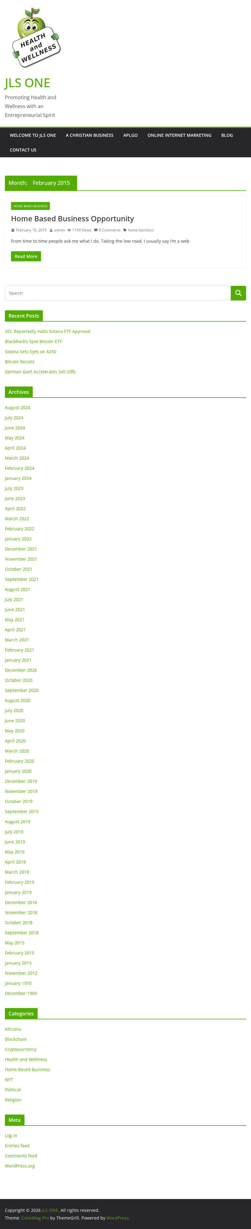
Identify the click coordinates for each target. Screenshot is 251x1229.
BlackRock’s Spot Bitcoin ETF (33, 341)
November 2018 (21, 912)
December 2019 (21, 781)
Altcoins (13, 1029)
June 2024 (15, 428)
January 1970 (18, 983)
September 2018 (22, 933)
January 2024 (18, 478)
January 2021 (18, 660)
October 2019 (18, 801)
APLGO (130, 135)
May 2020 (14, 731)
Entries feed (17, 1146)
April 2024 (15, 448)
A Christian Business (90, 135)
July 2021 (14, 599)
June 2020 (15, 720)
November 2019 (21, 791)
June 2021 (15, 609)
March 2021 (17, 640)
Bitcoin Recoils (20, 361)
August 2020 (17, 700)
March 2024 (17, 458)
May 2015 (14, 943)
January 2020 (18, 771)
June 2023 (15, 498)
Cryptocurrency (20, 1049)
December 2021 (21, 549)
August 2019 (17, 821)
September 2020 (22, 690)
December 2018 (21, 902)
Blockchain (16, 1039)
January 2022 (18, 539)
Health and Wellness (26, 1059)
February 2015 (19, 953)
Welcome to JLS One (33, 135)
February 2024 (19, 468)
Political (13, 1090)
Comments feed (21, 1156)
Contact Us (23, 150)
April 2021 (15, 630)
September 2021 (22, 579)
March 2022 (17, 518)
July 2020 (14, 710)
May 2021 (14, 619)
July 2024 (14, 417)
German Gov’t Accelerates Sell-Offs (40, 372)
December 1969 (21, 993)
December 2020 (21, 670)
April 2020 (15, 741)
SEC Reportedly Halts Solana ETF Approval (48, 331)
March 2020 (17, 751)
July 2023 (14, 488)
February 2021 (19, 650)
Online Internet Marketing (180, 135)
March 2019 (17, 872)
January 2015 (18, 963)
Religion (13, 1100)
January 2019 (18, 892)
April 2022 (15, 508)
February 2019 (19, 882)
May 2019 (14, 852)
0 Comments (110, 230)
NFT (9, 1079)
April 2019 (15, 862)
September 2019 (22, 811)
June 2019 (15, 842)
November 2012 (21, 973)
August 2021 (17, 589)
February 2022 (19, 529)
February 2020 (19, 761)
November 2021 (21, 559)
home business (141, 230)
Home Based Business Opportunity (72, 218)
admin (59, 230)
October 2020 (18, 680)
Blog (227, 135)
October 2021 (18, 569)
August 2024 (17, 407)
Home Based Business (30, 206)
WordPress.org (20, 1166)
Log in (11, 1135)
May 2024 (14, 438)
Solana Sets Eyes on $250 (30, 351)
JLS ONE (27, 82)
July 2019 (14, 832)
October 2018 (18, 922)
